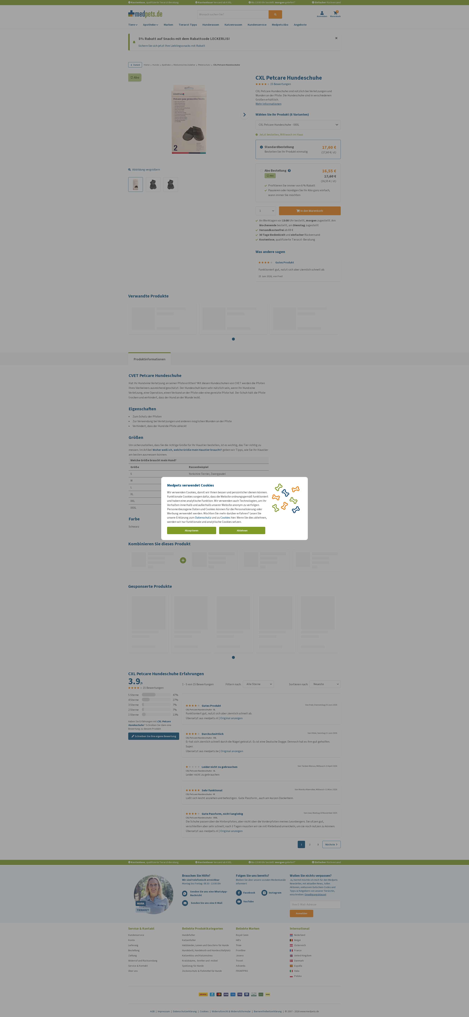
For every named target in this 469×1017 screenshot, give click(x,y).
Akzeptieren (191, 530)
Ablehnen (242, 530)
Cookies (225, 517)
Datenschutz (203, 517)
